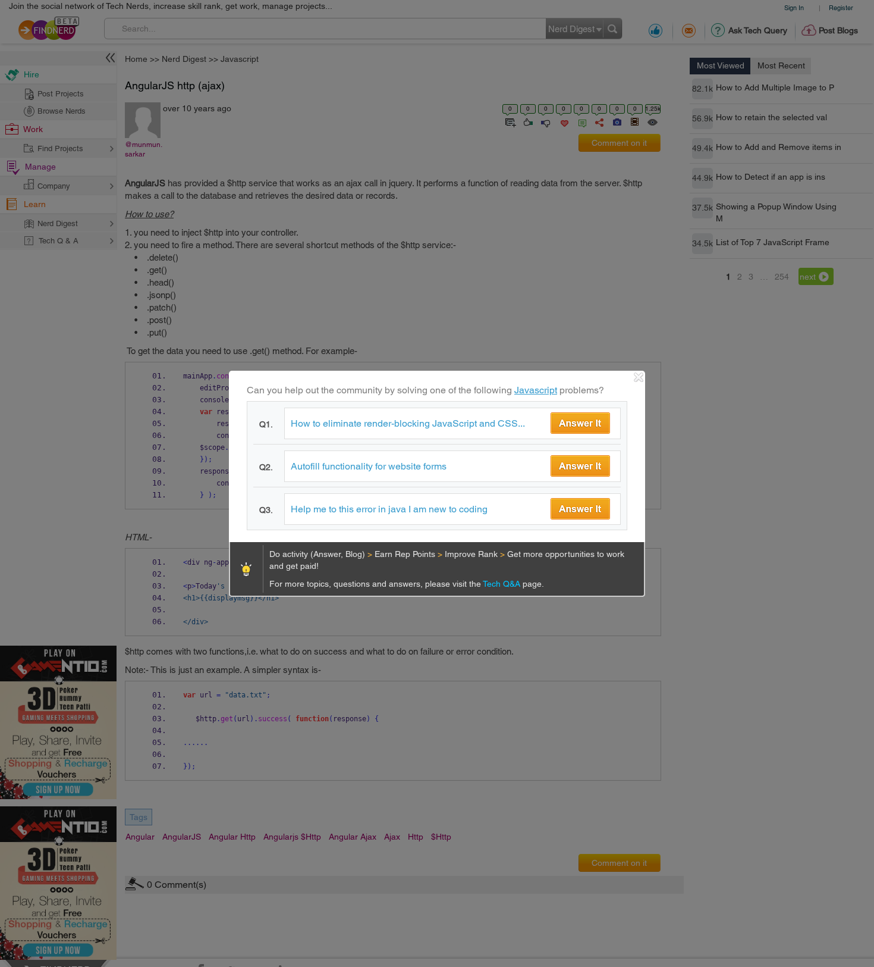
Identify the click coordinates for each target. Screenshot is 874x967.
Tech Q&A (503, 584)
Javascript (535, 390)
